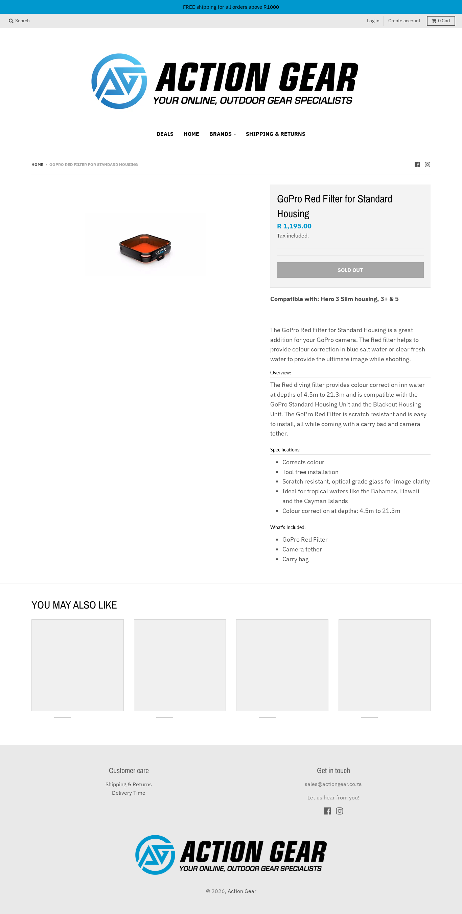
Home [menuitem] (191, 133)
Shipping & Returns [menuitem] (275, 133)
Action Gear (242, 891)
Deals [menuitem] (165, 133)
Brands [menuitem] (220, 133)
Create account (404, 21)
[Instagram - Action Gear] (427, 164)
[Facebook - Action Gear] (417, 164)
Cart (444, 21)
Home (37, 164)
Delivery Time (128, 792)
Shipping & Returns (129, 784)
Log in (373, 21)
